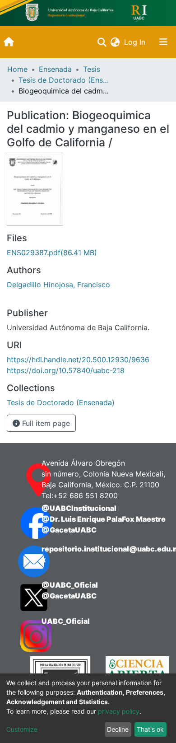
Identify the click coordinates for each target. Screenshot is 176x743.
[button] (114, 42)
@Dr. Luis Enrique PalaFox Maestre (104, 518)
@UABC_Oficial (70, 584)
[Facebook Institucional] (22, 523)
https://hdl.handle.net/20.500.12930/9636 (78, 359)
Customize (21, 729)
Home (17, 69)
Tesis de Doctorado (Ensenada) (64, 79)
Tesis (91, 69)
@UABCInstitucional (79, 508)
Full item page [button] (45, 423)
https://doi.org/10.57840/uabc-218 (66, 370)
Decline (118, 729)
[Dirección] (22, 480)
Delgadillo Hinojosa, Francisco (58, 284)
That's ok (150, 729)
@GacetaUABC (69, 529)
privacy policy (118, 711)
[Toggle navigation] (163, 42)
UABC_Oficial (66, 621)
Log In (135, 42)
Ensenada (55, 69)
